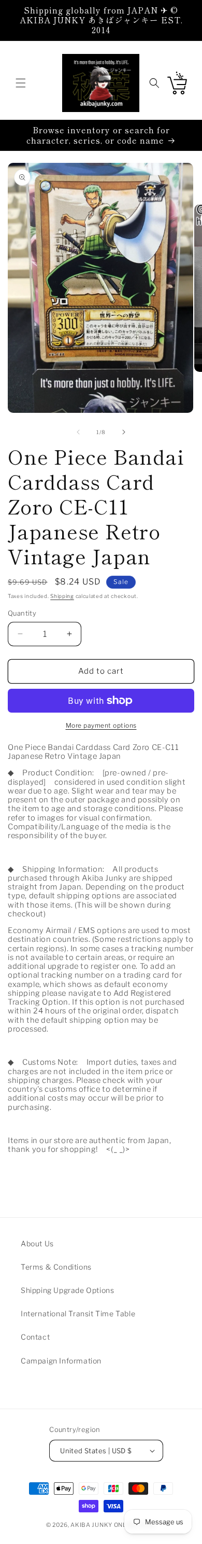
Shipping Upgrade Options (67, 1290)
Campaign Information (61, 1360)
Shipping (62, 596)
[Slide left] (78, 432)
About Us (37, 1243)
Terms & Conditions (56, 1266)
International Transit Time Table (78, 1313)
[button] (20, 83)
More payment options (101, 725)
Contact (35, 1336)
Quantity (22, 613)
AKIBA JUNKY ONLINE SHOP (113, 1524)
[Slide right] (123, 432)
